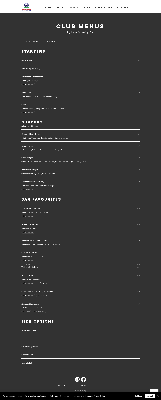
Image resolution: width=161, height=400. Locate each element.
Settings (138, 396)
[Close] (157, 396)
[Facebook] (83, 379)
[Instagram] (77, 379)
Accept (150, 396)
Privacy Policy (99, 396)
